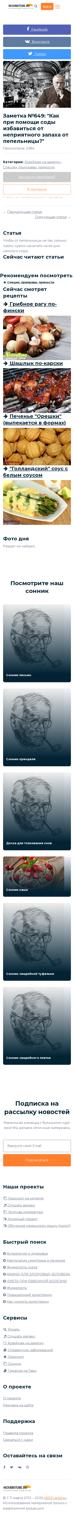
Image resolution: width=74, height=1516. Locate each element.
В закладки (37, 189)
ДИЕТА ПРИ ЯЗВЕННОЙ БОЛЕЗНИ (37, 1281)
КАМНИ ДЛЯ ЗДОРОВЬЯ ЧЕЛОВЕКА (38, 1274)
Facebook (39, 29)
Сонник (14, 1364)
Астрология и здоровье (27, 1254)
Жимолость (17, 1288)
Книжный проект (22, 1219)
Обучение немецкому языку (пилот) (39, 1226)
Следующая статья (51, 217)
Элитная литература (25, 1212)
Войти (47, 6)
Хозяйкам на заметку (25, 1343)
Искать (13, 1329)
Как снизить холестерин (28, 1302)
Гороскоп (15, 1357)
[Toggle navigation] (58, 7)
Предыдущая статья (24, 212)
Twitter (39, 54)
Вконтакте (40, 42)
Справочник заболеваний (30, 1350)
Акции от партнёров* (37, 177)
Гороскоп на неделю (25, 1198)
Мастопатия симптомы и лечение (36, 1260)
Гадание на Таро (21, 1371)
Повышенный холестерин (29, 1295)
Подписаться (37, 1160)
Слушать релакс (21, 1205)
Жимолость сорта (22, 1267)
